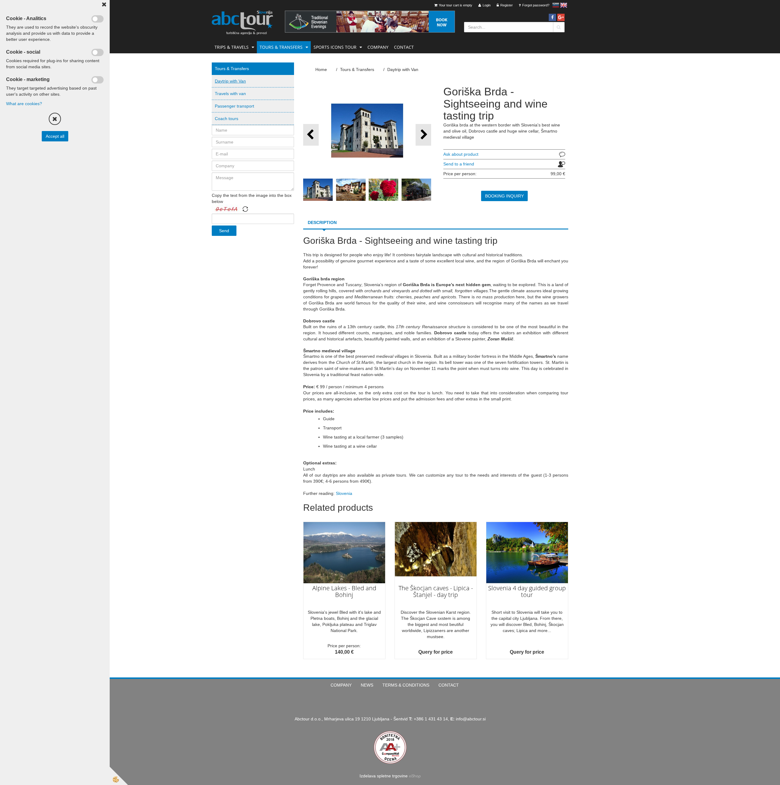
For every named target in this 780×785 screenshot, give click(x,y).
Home (321, 69)
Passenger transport (234, 106)
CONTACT (404, 47)
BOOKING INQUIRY (504, 196)
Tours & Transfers (281, 47)
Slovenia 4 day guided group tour (527, 591)
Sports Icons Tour (335, 47)
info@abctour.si (471, 718)
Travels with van (230, 93)
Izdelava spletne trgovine (384, 775)
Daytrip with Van (230, 81)
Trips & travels (231, 47)
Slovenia (344, 493)
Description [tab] (322, 222)
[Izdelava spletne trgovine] (415, 775)
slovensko (555, 5)
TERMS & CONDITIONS (405, 685)
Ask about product (460, 154)
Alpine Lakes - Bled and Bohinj (344, 591)
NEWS (367, 685)
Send (224, 230)
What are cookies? (24, 103)
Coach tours (226, 118)
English (563, 5)
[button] (423, 135)
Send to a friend (458, 164)
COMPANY (377, 47)
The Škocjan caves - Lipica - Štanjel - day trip (436, 591)
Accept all (55, 136)
